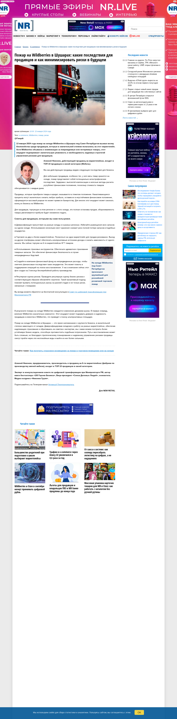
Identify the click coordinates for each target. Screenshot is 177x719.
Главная (18, 47)
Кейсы (41, 36)
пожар (40, 135)
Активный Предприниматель (61, 384)
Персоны (84, 36)
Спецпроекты (156, 36)
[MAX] (140, 22)
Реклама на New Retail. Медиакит (142, 181)
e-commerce (23, 135)
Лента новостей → (130, 118)
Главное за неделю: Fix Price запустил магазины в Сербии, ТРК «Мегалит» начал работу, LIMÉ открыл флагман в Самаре (144, 64)
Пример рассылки (145, 258)
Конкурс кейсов (119, 36)
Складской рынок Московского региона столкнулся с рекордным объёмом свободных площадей (144, 74)
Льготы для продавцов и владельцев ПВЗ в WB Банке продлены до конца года (64, 488)
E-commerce (35, 47)
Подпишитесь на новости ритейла (142, 246)
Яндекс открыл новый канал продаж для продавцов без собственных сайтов (144, 90)
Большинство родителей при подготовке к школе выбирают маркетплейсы (29, 455)
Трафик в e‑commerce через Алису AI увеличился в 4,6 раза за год (64, 455)
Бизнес (31, 36)
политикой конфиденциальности (146, 254)
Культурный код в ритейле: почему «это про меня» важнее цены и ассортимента (150, 224)
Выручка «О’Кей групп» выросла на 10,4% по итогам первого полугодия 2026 (143, 82)
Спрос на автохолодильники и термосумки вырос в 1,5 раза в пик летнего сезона (142, 104)
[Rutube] (155, 22)
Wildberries (33, 135)
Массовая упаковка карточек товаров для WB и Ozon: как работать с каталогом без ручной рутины (99, 488)
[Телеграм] (131, 22)
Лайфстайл (98, 36)
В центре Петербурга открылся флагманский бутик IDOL (141, 97)
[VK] (136, 22)
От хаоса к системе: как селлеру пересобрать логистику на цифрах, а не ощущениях (97, 454)
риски (46, 135)
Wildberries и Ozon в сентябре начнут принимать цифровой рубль (30, 489)
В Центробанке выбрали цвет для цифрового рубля (142, 112)
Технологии (69, 36)
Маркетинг (53, 36)
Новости (19, 36)
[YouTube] (150, 22)
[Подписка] (159, 22)
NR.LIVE (136, 36)
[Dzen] (145, 22)
